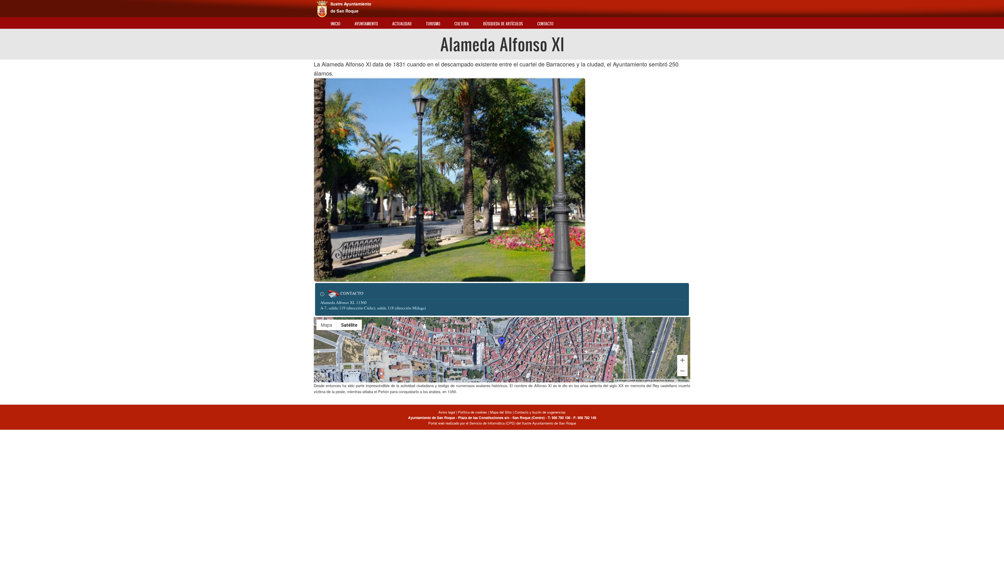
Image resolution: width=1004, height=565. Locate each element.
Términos (683, 380)
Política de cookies (472, 412)
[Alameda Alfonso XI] (449, 179)
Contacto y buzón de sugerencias (540, 412)
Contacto (545, 23)
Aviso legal (447, 412)
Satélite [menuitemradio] (349, 325)
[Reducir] (682, 371)
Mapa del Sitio (501, 412)
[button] (502, 343)
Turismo (433, 23)
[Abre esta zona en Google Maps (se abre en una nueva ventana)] (323, 379)
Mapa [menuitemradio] (326, 325)
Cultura (461, 23)
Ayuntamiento (366, 23)
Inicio (335, 23)
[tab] (502, 294)
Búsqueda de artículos (503, 23)
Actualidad (402, 23)
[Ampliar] (682, 360)
